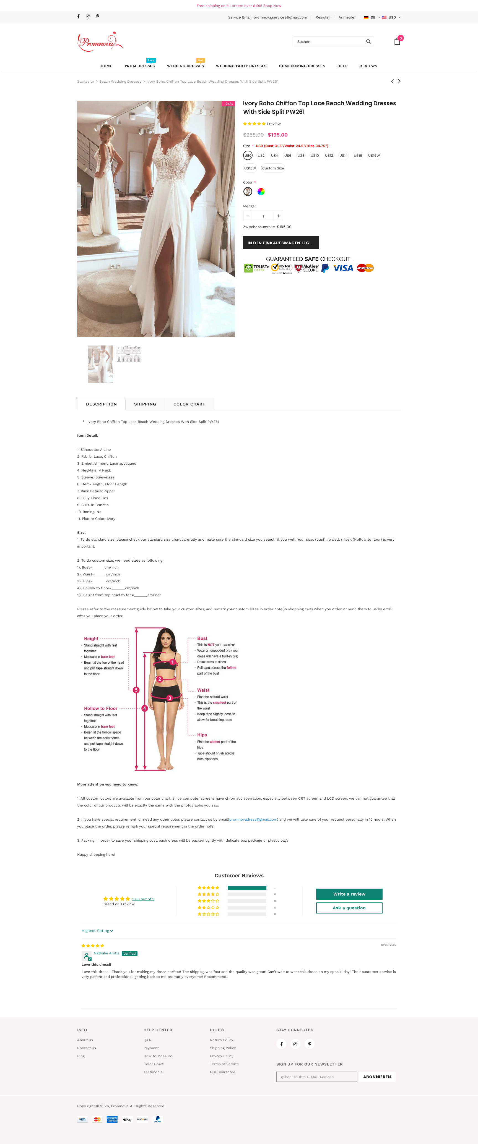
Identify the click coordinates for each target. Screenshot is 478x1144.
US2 (261, 155)
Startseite (85, 81)
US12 (329, 155)
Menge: (249, 206)
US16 (358, 155)
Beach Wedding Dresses (120, 81)
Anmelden (348, 17)
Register (323, 17)
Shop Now (272, 6)
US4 (274, 155)
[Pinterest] (99, 16)
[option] (156, 219)
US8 (301, 155)
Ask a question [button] (349, 907)
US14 (343, 155)
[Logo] (100, 41)
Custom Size (273, 168)
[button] (255, 124)
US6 (287, 155)
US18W (250, 168)
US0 (248, 155)
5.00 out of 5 (143, 899)
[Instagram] (90, 16)
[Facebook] (80, 16)
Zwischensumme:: (259, 227)
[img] (93, 946)
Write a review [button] (349, 894)
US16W (374, 155)
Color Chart (189, 404)
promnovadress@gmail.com (253, 819)
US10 (315, 155)
